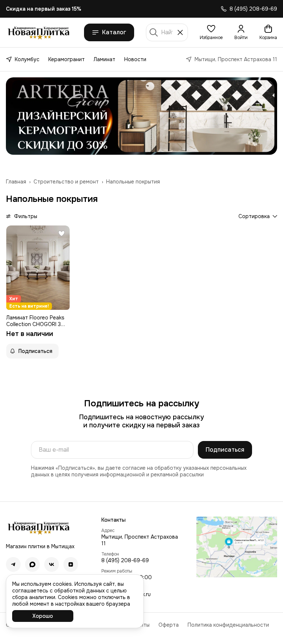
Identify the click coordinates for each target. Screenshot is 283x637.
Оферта (168, 625)
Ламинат (104, 59)
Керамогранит (66, 59)
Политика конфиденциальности (228, 625)
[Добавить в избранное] (61, 233)
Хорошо (42, 616)
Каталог (114, 32)
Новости (135, 59)
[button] (211, 32)
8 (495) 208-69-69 (125, 560)
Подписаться (225, 450)
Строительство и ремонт (66, 181)
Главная (16, 181)
